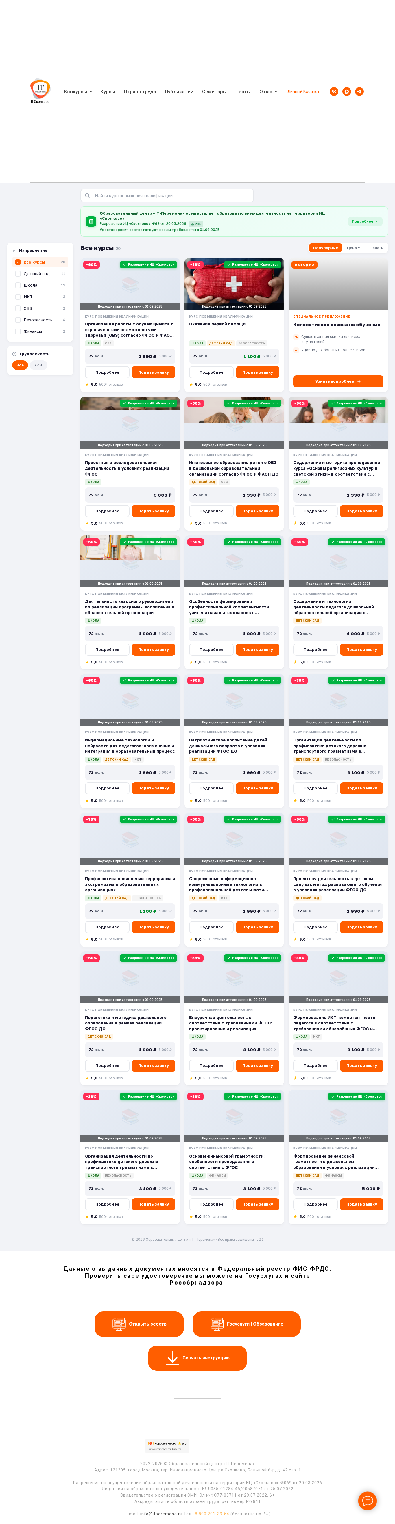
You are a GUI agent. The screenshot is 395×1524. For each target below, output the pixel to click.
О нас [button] (266, 91)
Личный (294, 91)
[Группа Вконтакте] (334, 91)
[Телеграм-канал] (359, 91)
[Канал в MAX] (346, 91)
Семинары (214, 91)
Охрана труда (140, 91)
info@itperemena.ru (161, 1514)
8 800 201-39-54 (212, 1514)
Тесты (243, 91)
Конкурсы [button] (76, 91)
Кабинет (311, 91)
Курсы (107, 91)
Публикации (179, 91)
